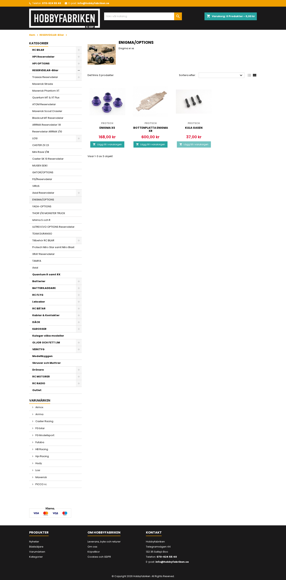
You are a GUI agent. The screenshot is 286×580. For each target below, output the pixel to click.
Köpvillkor (94, 552)
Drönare (38, 370)
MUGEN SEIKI (39, 165)
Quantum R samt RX (46, 274)
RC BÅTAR (39, 308)
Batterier (38, 281)
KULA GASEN (194, 128)
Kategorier (38, 43)
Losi (37, 470)
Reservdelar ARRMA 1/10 (47, 131)
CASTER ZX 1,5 (40, 145)
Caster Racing (44, 421)
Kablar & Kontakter (46, 315)
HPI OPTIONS (41, 63)
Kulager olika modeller (48, 336)
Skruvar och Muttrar (46, 363)
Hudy (38, 463)
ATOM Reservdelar (44, 104)
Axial (35, 267)
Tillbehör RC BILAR (43, 240)
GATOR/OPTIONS (42, 172)
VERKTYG (38, 349)
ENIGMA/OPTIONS (43, 199)
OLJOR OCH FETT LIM (46, 342)
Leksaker (38, 302)
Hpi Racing (42, 456)
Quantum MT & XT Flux (45, 97)
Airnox (39, 407)
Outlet (36, 390)
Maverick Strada (42, 84)
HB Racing (41, 449)
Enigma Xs (107, 128)
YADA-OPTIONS (41, 206)
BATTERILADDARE (44, 288)
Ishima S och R (41, 220)
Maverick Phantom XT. (46, 91)
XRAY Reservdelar (43, 254)
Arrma (39, 414)
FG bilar (40, 428)
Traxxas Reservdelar (45, 77)
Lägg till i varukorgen (107, 144)
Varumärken (37, 552)
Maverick (41, 477)
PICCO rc (41, 484)
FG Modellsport (44, 435)
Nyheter (34, 541)
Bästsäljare (36, 547)
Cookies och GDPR (99, 557)
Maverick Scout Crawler (47, 111)
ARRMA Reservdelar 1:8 (46, 125)
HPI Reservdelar (43, 57)
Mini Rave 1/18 (40, 152)
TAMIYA (36, 261)
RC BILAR (38, 50)
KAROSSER (39, 329)
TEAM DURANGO (42, 233)
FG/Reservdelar (42, 179)
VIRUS (35, 186)
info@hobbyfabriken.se (93, 3)
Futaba (39, 442)
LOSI (35, 138)
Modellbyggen (42, 356)
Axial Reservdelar (43, 193)
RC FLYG (37, 295)
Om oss (92, 547)
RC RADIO (38, 383)
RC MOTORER (41, 376)
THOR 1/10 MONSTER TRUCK (48, 213)
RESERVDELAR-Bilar (45, 70)
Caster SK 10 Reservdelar (48, 159)
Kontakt (154, 532)
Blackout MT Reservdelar (47, 118)
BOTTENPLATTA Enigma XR (150, 129)
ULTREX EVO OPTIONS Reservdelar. (53, 227)
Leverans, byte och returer (104, 541)
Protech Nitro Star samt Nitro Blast (53, 247)
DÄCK (36, 322)
